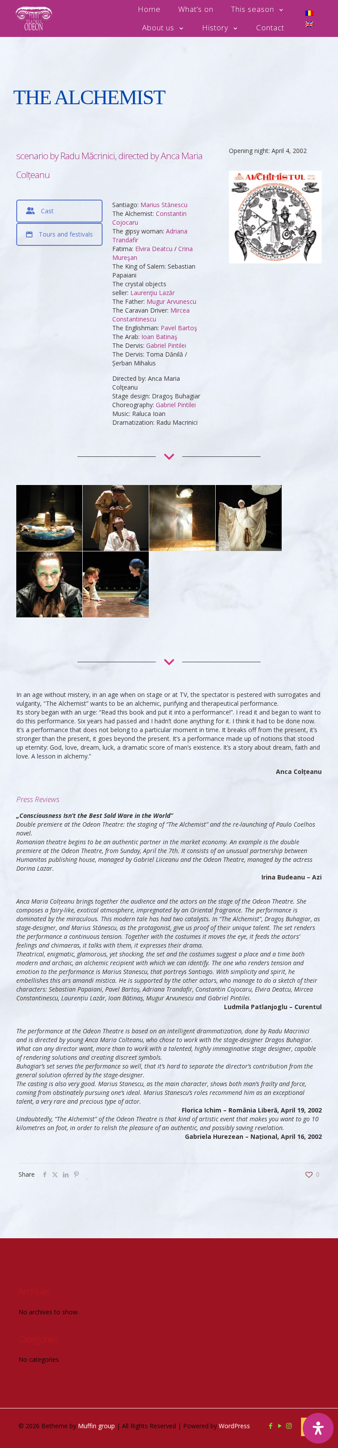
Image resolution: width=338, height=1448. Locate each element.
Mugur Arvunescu (171, 301)
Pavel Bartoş (179, 328)
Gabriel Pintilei (166, 345)
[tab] (59, 211)
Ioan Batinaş (159, 336)
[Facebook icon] (270, 1425)
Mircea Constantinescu (151, 314)
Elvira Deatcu (154, 248)
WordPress (234, 1426)
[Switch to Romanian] (309, 12)
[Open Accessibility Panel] (318, 1428)
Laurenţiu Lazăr (152, 292)
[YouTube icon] (279, 1425)
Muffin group (96, 1426)
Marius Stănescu (163, 205)
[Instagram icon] (289, 1425)
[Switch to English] (309, 23)
